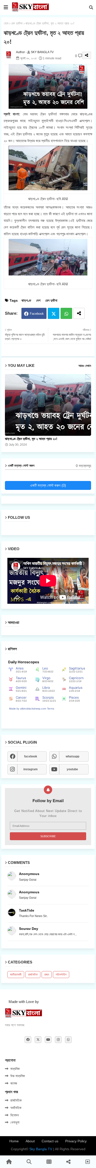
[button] (91, 7)
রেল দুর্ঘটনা (17, 23)
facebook (30, 756)
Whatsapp (66, 313)
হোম (6, 23)
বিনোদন (14, 1115)
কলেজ (13, 1083)
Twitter (53, 313)
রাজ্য (46, 974)
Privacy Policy (76, 1141)
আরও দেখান (85, 366)
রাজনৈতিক (33, 974)
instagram (30, 769)
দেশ (38, 300)
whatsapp (72, 756)
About (30, 1141)
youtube (72, 769)
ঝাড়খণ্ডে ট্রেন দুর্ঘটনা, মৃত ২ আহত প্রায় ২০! (31, 439)
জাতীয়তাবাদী (15, 974)
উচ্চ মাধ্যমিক (17, 1076)
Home (14, 1141)
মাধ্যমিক (15, 1069)
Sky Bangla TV (40, 1149)
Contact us (50, 1141)
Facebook (37, 313)
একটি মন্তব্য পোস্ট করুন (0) (48, 485)
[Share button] (79, 313)
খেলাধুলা (14, 1122)
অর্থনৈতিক (15, 1108)
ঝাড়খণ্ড (26, 300)
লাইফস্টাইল (61, 974)
